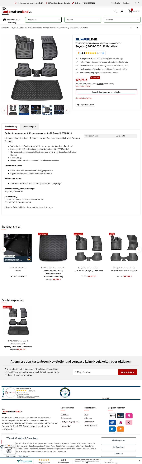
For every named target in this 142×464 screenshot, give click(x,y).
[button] (115, 11)
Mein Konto (115, 3)
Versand (100, 83)
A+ (136, 3)
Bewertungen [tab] (30, 126)
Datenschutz (24, 456)
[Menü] (14, 443)
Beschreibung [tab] (11, 126)
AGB (86, 414)
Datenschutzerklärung (49, 369)
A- (139, 3)
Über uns (65, 414)
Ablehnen (118, 454)
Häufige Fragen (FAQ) (70, 421)
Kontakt (126, 3)
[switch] (9, 451)
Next (66, 110)
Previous (4, 110)
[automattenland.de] (17, 11)
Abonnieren (127, 372)
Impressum (11, 456)
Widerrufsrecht (91, 425)
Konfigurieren (119, 447)
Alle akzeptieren (118, 440)
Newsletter (66, 426)
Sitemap (88, 418)
